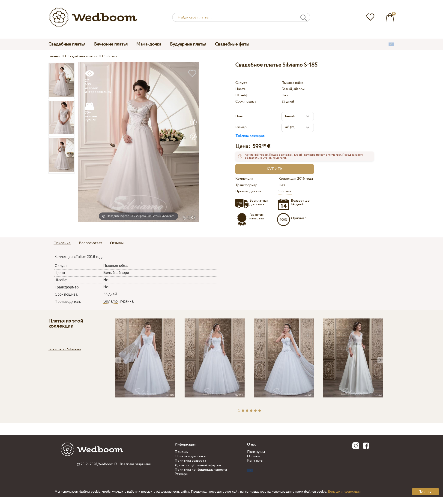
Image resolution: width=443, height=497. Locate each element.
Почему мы (256, 452)
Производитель (248, 191)
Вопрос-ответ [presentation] (90, 243)
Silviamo (285, 191)
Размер (241, 127)
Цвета (240, 89)
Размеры (181, 474)
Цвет (239, 116)
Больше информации (344, 491)
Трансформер (246, 185)
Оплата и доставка (190, 456)
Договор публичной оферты (198, 465)
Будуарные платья (188, 44)
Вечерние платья (111, 44)
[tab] (62, 243)
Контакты (255, 460)
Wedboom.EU (108, 464)
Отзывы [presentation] (117, 243)
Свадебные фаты (232, 44)
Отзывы (253, 456)
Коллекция (244, 178)
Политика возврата (190, 460)
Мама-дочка (148, 44)
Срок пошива (245, 101)
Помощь (181, 452)
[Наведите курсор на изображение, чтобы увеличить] (138, 141)
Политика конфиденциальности (201, 469)
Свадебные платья (66, 44)
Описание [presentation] (62, 243)
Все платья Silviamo (64, 349)
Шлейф (241, 95)
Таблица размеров (250, 136)
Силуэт (241, 83)
